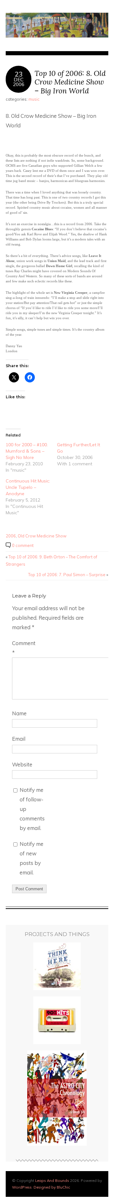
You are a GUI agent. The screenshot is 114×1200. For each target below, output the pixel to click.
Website (22, 764)
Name (19, 713)
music (34, 99)
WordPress (22, 1187)
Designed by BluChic (52, 1187)
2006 (11, 535)
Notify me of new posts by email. (31, 858)
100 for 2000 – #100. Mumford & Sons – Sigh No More (27, 451)
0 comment (23, 545)
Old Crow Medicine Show (42, 535)
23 (19, 74)
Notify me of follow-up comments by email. (32, 808)
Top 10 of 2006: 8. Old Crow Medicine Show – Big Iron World (70, 82)
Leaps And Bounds (52, 1180)
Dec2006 (18, 82)
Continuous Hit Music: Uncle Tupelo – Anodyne (28, 487)
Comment (23, 648)
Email (18, 738)
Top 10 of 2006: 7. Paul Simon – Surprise (66, 574)
